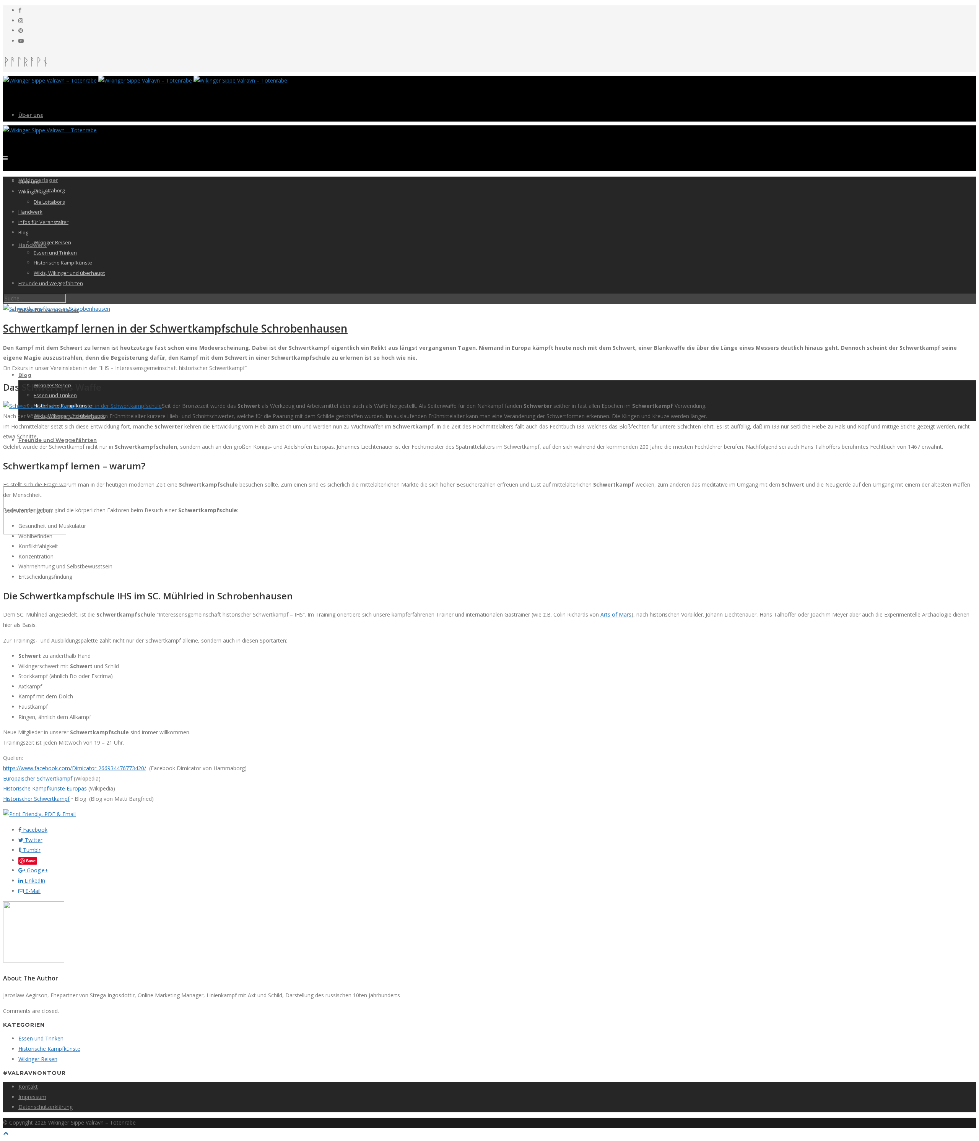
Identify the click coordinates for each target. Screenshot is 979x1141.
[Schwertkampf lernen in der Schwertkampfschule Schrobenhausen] (56, 308)
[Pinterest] (20, 30)
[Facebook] (19, 10)
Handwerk (32, 245)
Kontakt (28, 1086)
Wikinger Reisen (52, 242)
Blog (24, 375)
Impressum (32, 1096)
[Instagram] (20, 20)
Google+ (36, 870)
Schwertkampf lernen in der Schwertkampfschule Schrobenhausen (175, 328)
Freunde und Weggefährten (57, 440)
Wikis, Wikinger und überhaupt (69, 272)
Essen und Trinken (55, 395)
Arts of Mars (615, 614)
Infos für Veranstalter (43, 222)
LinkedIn (34, 880)
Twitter (32, 840)
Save (31, 860)
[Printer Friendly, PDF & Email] (39, 814)
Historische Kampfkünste (63, 262)
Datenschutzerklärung (45, 1106)
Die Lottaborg (49, 201)
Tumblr (31, 850)
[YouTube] (21, 40)
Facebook (34, 829)
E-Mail (32, 890)
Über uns (30, 115)
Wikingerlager (34, 191)
